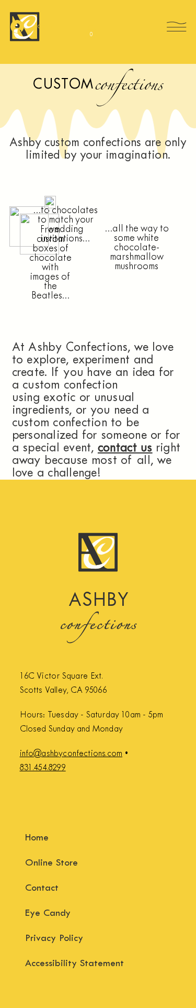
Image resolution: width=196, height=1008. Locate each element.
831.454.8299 (43, 768)
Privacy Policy (54, 938)
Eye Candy (48, 913)
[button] (91, 32)
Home (37, 838)
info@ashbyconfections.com (71, 754)
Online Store (51, 863)
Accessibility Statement (74, 963)
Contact (42, 888)
